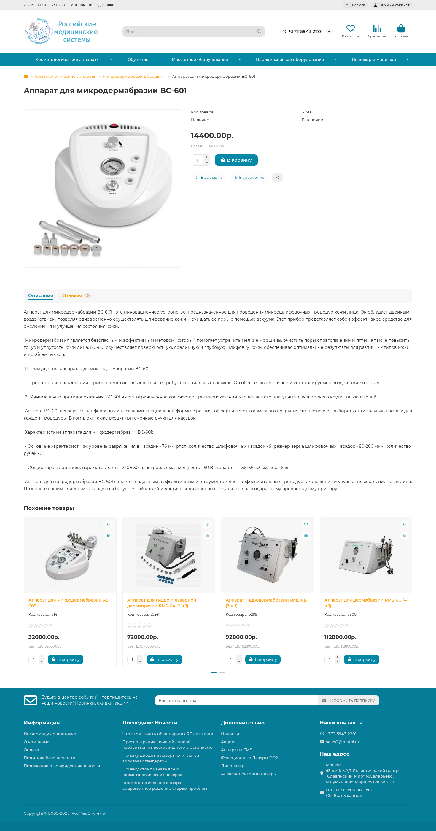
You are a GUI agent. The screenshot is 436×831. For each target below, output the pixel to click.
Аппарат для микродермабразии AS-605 (69, 603)
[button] (24, 592)
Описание (40, 295)
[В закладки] (108, 524)
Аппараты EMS (236, 749)
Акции (227, 741)
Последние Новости (150, 723)
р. (355, 5)
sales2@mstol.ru (342, 741)
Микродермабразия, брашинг (134, 76)
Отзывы (75, 295)
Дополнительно (243, 723)
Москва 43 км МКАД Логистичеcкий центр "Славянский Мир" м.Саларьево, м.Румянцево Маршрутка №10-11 (362, 773)
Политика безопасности (49, 757)
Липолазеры (234, 765)
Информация (42, 723)
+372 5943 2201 (305, 31)
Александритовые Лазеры (249, 773)
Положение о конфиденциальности (62, 765)
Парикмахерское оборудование (290, 59)
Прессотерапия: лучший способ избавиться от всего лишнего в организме (167, 744)
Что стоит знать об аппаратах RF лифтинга (167, 733)
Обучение (138, 59)
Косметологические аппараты (68, 59)
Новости (230, 733)
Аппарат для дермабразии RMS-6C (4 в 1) (365, 603)
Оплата (58, 5)
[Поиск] (259, 31)
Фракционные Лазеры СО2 (249, 757)
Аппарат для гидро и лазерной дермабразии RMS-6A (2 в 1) (161, 603)
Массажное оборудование (200, 59)
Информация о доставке (92, 5)
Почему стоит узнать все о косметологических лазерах (152, 772)
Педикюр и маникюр (374, 59)
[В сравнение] (108, 535)
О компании (35, 5)
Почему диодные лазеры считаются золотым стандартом (160, 758)
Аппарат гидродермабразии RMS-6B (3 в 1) (266, 603)
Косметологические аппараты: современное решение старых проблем (164, 785)
